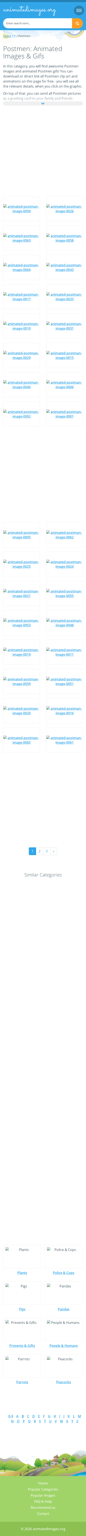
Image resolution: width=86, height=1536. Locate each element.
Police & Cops (63, 1272)
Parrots (22, 1382)
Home (7, 36)
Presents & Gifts (22, 1345)
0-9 (10, 1416)
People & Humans (63, 1345)
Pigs (22, 1309)
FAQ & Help (43, 1501)
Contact (43, 1513)
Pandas (64, 1309)
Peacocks (63, 1382)
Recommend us (43, 1507)
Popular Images (43, 1495)
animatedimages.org (29, 9)
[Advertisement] (43, 151)
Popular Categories (43, 1489)
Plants (22, 1272)
